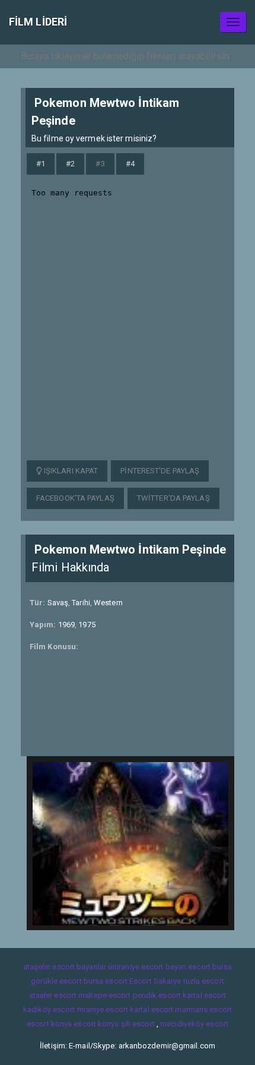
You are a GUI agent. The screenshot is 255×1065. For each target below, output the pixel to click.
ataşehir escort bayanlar (64, 966)
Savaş (58, 602)
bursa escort (106, 980)
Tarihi (81, 602)
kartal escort (204, 995)
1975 (86, 624)
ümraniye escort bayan (147, 966)
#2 (70, 163)
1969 (66, 624)
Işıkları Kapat (70, 470)
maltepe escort (104, 995)
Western (108, 602)
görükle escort (56, 980)
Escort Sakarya (155, 980)
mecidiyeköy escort (194, 1023)
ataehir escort (52, 995)
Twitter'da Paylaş (173, 498)
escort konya (49, 1023)
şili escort (138, 1023)
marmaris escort (203, 1009)
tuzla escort (203, 980)
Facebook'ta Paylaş (75, 498)
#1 (40, 163)
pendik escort (157, 995)
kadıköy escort (49, 1009)
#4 (130, 163)
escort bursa (210, 966)
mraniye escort (102, 1009)
